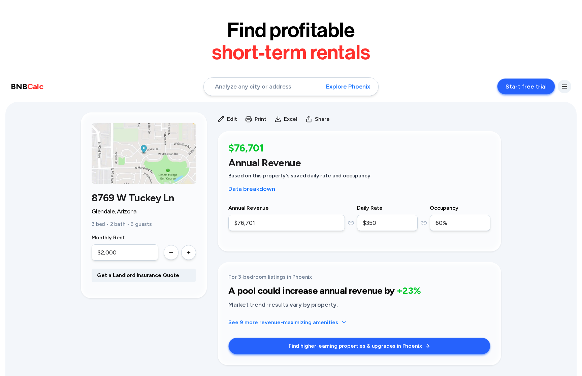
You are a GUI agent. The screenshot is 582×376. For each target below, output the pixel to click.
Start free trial (526, 86)
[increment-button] (188, 252)
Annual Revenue (248, 208)
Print (260, 119)
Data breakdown (251, 189)
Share (322, 119)
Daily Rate (369, 208)
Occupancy (444, 208)
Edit (232, 119)
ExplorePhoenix (348, 86)
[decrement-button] (171, 252)
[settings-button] (564, 86)
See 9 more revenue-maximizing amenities (283, 322)
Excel (290, 119)
